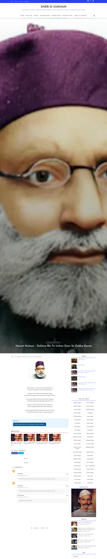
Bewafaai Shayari (90, 409)
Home (12, 1)
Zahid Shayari (90, 479)
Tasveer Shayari (90, 472)
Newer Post (36, 528)
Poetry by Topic (67, 15)
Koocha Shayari (90, 443)
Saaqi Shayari (90, 459)
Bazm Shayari (77, 409)
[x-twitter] (91, 1)
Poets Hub (29, 15)
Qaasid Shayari (77, 455)
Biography (76, 556)
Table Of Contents (80, 15)
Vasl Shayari (90, 476)
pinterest (28, 453)
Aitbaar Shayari (77, 406)
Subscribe (26, 1)
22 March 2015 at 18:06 (23, 475)
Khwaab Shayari (90, 440)
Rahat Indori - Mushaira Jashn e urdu (86, 540)
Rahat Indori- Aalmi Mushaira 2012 (85, 534)
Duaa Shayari (77, 419)
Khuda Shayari (82, 376)
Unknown (20, 473)
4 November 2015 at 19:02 (23, 497)
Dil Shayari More (77, 416)
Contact (21, 1)
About (16, 1)
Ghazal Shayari (90, 426)
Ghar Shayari (77, 426)
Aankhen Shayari (77, 402)
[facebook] (93, 1)
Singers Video (56, 15)
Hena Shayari (77, 430)
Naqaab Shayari (90, 452)
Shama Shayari (90, 462)
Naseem (48, 349)
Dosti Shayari (90, 416)
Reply (67, 473)
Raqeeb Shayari (77, 459)
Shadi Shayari (77, 462)
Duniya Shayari (90, 419)
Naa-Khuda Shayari (77, 452)
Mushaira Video (45, 15)
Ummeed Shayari (77, 476)
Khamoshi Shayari (77, 437)
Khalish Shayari (90, 433)
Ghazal (36, 15)
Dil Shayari (90, 413)
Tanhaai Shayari (77, 469)
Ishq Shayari (81, 359)
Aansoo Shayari (90, 402)
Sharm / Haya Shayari (90, 465)
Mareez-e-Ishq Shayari (77, 447)
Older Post (43, 528)
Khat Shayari (90, 437)
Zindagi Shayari (77, 482)
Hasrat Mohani (56, 342)
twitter (21, 453)
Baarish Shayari (90, 406)
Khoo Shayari (77, 443)
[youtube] (88, 1)
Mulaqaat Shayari (90, 447)
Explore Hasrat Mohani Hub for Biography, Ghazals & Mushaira (29, 424)
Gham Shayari (90, 423)
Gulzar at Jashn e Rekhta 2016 (84, 522)
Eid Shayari (77, 423)
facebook (15, 453)
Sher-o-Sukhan (53, 6)
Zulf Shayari (81, 365)
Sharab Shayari (77, 465)
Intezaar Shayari (77, 433)
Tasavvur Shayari (77, 472)
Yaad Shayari (77, 479)
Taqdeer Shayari (90, 469)
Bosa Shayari (77, 413)
